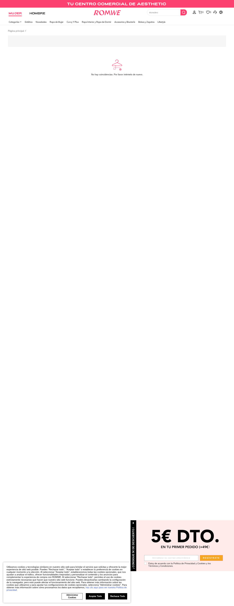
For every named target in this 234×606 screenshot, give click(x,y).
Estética (28, 22)
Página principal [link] (16, 31)
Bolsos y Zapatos (146, 22)
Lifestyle (161, 22)
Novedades (41, 22)
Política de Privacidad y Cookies (189, 563)
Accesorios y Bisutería (124, 22)
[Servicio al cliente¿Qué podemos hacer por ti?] (215, 12)
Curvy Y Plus (73, 22)
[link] (117, 4)
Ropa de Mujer (57, 22)
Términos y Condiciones (160, 566)
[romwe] (107, 12)
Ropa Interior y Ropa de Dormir (96, 22)
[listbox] (194, 12)
